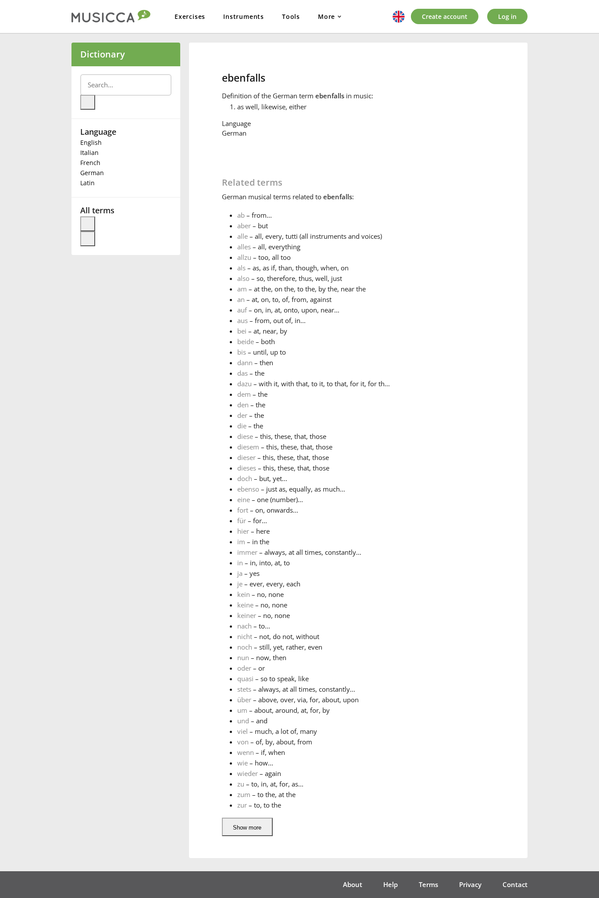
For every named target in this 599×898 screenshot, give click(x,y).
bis (241, 352)
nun (243, 657)
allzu (244, 257)
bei (241, 331)
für (241, 520)
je (239, 583)
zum (243, 794)
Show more (247, 827)
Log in (507, 16)
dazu (244, 383)
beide (245, 341)
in (240, 562)
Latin (87, 183)
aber (244, 225)
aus (242, 320)
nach (244, 625)
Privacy (470, 884)
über (244, 699)
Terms (428, 884)
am (242, 288)
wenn (245, 752)
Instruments (243, 16)
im (241, 541)
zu (240, 783)
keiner (246, 615)
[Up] (87, 223)
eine (243, 499)
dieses (246, 467)
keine (245, 604)
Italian (89, 152)
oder (244, 668)
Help (390, 884)
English (91, 142)
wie (242, 762)
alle (242, 236)
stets (244, 689)
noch (244, 647)
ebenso (248, 489)
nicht (244, 636)
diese (245, 436)
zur (242, 805)
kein (243, 594)
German (92, 173)
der (242, 415)
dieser (246, 457)
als (241, 267)
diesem (248, 446)
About (352, 884)
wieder (247, 773)
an (241, 299)
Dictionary (102, 54)
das (242, 373)
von (243, 741)
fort (242, 510)
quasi (245, 678)
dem (244, 394)
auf (242, 309)
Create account (444, 16)
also (243, 278)
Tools (291, 16)
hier (243, 531)
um (242, 710)
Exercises (190, 16)
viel (242, 731)
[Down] (87, 238)
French (90, 162)
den (243, 404)
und (243, 720)
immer (247, 552)
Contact (515, 884)
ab (241, 215)
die (241, 425)
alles (244, 246)
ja (239, 573)
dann (245, 362)
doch (244, 478)
